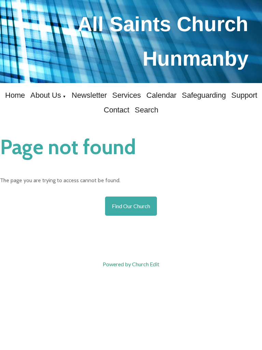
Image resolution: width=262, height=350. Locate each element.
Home (15, 95)
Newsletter (89, 95)
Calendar (161, 95)
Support (244, 95)
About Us (45, 95)
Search (146, 110)
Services (126, 95)
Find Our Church (131, 206)
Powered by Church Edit (131, 264)
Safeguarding (204, 95)
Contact (116, 110)
